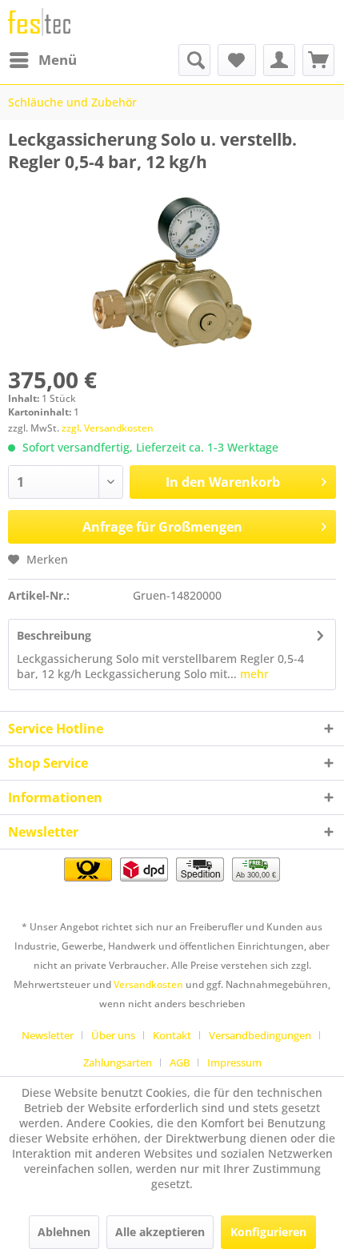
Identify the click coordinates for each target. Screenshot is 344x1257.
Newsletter (48, 1035)
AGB (180, 1062)
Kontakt (172, 1035)
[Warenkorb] (318, 60)
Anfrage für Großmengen (162, 527)
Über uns (113, 1035)
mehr (253, 673)
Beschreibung (54, 635)
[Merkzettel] (237, 60)
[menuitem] (42, 60)
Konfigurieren (268, 1231)
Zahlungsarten (117, 1062)
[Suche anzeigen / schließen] (194, 60)
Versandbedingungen (260, 1035)
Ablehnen (64, 1231)
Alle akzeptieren (160, 1231)
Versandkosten (148, 984)
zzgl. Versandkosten (108, 428)
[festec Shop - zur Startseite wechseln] (39, 22)
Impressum (234, 1062)
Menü (57, 59)
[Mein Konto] (279, 60)
